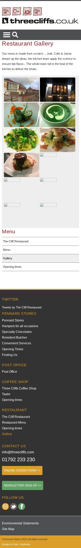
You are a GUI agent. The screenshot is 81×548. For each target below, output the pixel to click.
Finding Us (9, 355)
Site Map (8, 529)
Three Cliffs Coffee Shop (19, 388)
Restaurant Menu (14, 422)
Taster (6, 394)
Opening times (12, 266)
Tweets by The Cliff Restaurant (21, 307)
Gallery (7, 258)
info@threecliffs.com (18, 452)
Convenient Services (16, 343)
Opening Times (12, 349)
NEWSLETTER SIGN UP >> (22, 485)
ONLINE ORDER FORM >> (22, 470)
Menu (6, 249)
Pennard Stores (13, 320)
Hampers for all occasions (20, 326)
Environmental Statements (20, 523)
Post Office (9, 371)
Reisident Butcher (14, 337)
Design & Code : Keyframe (16, 544)
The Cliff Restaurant (16, 241)
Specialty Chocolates (17, 331)
